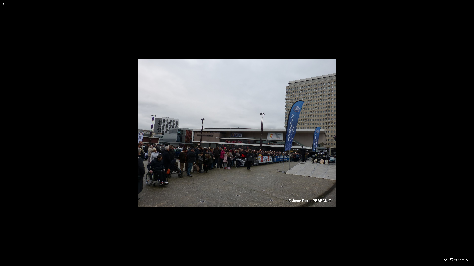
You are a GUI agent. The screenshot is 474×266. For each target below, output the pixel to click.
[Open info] (465, 3)
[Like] (445, 259)
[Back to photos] (4, 4)
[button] (6, 133)
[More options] (470, 3)
